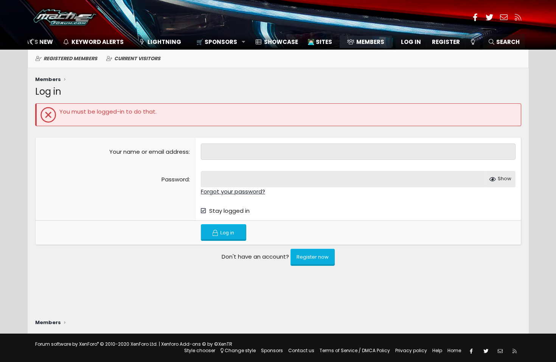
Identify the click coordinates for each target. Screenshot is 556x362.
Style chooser (199, 350)
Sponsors (272, 350)
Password (175, 179)
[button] (218, 42)
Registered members (70, 58)
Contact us (301, 350)
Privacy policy (411, 350)
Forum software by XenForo (96, 344)
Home (454, 350)
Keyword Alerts (97, 42)
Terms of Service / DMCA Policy (355, 350)
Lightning (164, 42)
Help (437, 350)
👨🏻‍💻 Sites (320, 42)
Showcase (281, 42)
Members (370, 42)
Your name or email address (149, 152)
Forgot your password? (233, 191)
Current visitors (137, 58)
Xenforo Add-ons (196, 344)
